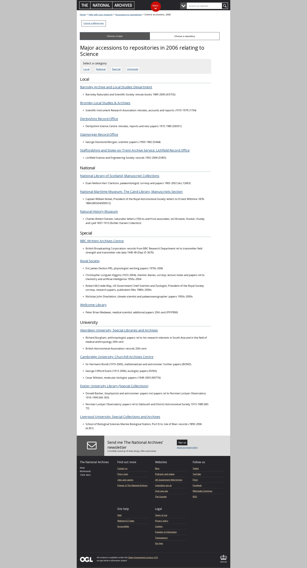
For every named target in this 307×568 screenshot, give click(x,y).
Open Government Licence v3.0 (143, 557)
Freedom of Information (166, 532)
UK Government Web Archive (168, 480)
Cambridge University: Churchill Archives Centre (116, 356)
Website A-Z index (125, 521)
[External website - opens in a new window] (223, 563)
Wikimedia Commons (202, 491)
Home (83, 14)
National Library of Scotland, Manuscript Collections (119, 175)
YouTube (197, 474)
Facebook (197, 485)
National (101, 69)
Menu (155, 5)
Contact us (122, 468)
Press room (122, 474)
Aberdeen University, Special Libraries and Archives (119, 330)
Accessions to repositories (128, 14)
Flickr (195, 480)
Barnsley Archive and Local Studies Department (116, 87)
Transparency (161, 538)
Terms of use (161, 515)
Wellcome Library (93, 304)
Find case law (161, 491)
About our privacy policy (187, 447)
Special (116, 69)
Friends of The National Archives (132, 485)
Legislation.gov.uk (163, 485)
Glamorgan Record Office (99, 134)
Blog (157, 468)
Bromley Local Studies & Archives (105, 103)
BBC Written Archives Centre (102, 241)
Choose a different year (93, 23)
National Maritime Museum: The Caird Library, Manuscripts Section (131, 191)
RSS (195, 496)
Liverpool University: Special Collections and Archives (120, 416)
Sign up (182, 442)
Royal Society (90, 261)
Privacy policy (161, 521)
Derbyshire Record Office (99, 118)
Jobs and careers (125, 480)
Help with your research (101, 14)
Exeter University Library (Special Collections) (114, 386)
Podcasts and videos (165, 474)
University (132, 69)
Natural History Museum (99, 211)
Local (86, 69)
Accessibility (123, 526)
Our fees (159, 543)
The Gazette (161, 496)
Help (119, 515)
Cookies (159, 526)
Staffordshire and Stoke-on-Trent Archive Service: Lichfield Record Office (135, 150)
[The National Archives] (107, 8)
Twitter (196, 468)
